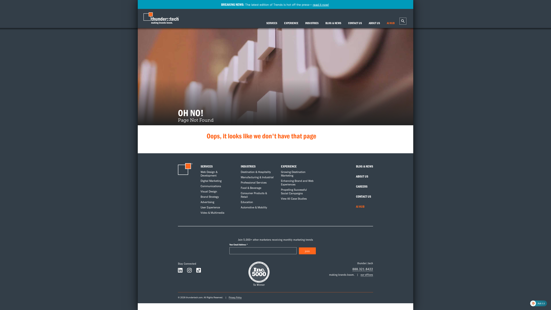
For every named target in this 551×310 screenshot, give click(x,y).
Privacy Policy (235, 297)
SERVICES (271, 23)
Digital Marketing (211, 181)
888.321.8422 (362, 269)
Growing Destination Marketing (293, 173)
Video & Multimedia (212, 212)
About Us (362, 176)
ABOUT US (374, 23)
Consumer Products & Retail (254, 194)
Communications (211, 186)
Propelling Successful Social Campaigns (294, 191)
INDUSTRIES (312, 23)
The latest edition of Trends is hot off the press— (275, 4)
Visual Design (209, 191)
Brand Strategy (210, 196)
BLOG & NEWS (333, 23)
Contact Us (363, 196)
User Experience (210, 207)
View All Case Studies (294, 198)
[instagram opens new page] (189, 271)
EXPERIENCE (291, 23)
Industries (248, 166)
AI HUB (391, 23)
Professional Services (254, 182)
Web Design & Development (209, 173)
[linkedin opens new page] (180, 271)
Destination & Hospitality (256, 172)
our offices (367, 274)
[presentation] (161, 18)
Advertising (207, 202)
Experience (289, 166)
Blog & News (364, 166)
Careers (361, 186)
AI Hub (360, 206)
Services (207, 166)
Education (247, 202)
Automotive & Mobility (254, 207)
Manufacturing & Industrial (257, 177)
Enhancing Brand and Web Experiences (297, 182)
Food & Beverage (251, 188)
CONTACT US (355, 23)
